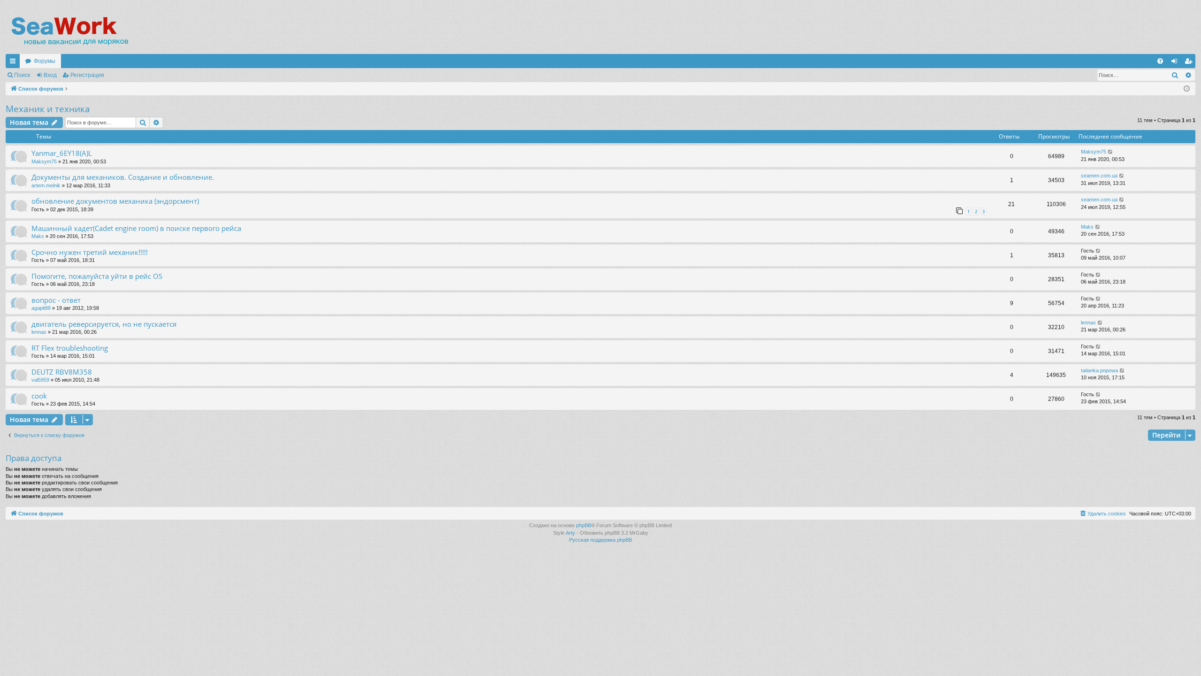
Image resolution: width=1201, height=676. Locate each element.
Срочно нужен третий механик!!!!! (89, 252)
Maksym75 (44, 161)
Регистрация (87, 75)
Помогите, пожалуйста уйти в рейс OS (96, 276)
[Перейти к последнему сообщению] (1111, 151)
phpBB (583, 525)
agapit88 (41, 308)
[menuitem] (1160, 61)
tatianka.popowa (1099, 370)
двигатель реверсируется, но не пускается (103, 324)
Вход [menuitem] (1176, 63)
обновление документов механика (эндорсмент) (115, 201)
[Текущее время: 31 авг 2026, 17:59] (1187, 89)
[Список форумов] (69, 30)
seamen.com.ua (1099, 175)
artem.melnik (46, 185)
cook (39, 395)
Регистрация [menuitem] (1190, 63)
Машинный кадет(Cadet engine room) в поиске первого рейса (136, 228)
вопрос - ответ (56, 300)
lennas (38, 332)
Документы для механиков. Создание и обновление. (122, 177)
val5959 (40, 380)
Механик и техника (48, 109)
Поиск (22, 75)
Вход (50, 75)
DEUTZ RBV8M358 (61, 371)
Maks (37, 236)
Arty (570, 533)
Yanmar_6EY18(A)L (61, 153)
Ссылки (14, 63)
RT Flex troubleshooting (69, 348)
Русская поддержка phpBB (600, 540)
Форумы (44, 61)
